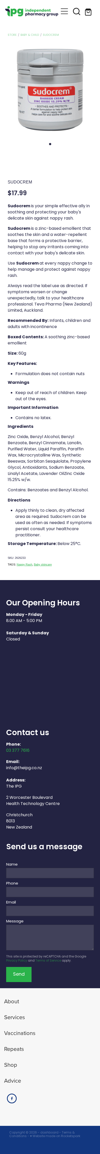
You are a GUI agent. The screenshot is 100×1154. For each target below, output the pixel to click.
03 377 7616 (17, 750)
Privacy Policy (16, 960)
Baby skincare (43, 564)
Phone (12, 884)
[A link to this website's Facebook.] (12, 1098)
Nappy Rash (24, 564)
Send (19, 974)
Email (11, 903)
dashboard (49, 1132)
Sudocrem (51, 35)
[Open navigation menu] (64, 11)
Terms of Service (48, 960)
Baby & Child (30, 35)
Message (15, 921)
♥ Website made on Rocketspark (55, 1136)
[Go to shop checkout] (89, 11)
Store (12, 35)
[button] (77, 11)
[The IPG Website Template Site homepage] (31, 11)
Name (12, 865)
